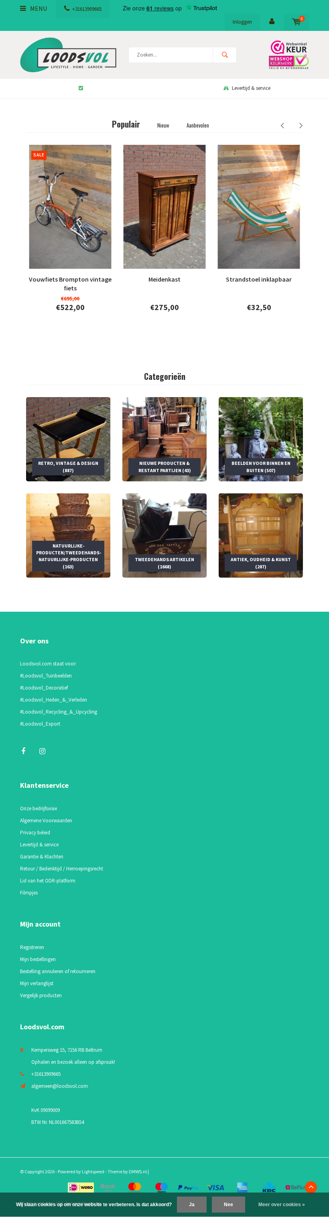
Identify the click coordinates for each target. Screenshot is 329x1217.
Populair (126, 124)
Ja (192, 1204)
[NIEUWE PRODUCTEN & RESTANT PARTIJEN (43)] (164, 438)
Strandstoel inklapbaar (259, 279)
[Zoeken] (225, 55)
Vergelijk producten (41, 995)
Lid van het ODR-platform (47, 880)
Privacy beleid (35, 832)
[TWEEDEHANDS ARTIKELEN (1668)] (164, 534)
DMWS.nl (138, 1171)
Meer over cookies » (281, 1204)
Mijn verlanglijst (36, 983)
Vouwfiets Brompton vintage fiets (70, 283)
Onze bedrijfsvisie (38, 808)
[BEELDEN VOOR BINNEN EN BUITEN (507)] (261, 438)
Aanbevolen (198, 125)
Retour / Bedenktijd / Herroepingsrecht (61, 868)
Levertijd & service (251, 88)
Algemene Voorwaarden (46, 820)
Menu (38, 8)
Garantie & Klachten (41, 856)
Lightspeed (93, 1171)
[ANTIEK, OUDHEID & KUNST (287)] (261, 534)
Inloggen (242, 21)
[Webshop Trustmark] (287, 55)
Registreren (32, 947)
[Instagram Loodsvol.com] (42, 751)
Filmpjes (29, 892)
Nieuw (163, 125)
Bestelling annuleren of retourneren (57, 971)
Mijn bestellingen (38, 959)
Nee (228, 1204)
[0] (296, 21)
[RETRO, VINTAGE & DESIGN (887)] (68, 438)
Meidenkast (164, 279)
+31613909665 (87, 9)
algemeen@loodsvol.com (59, 1086)
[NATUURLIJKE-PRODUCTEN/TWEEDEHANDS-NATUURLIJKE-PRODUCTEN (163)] (68, 534)
